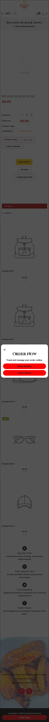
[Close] (4, 349)
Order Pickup (24, 373)
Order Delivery (24, 366)
